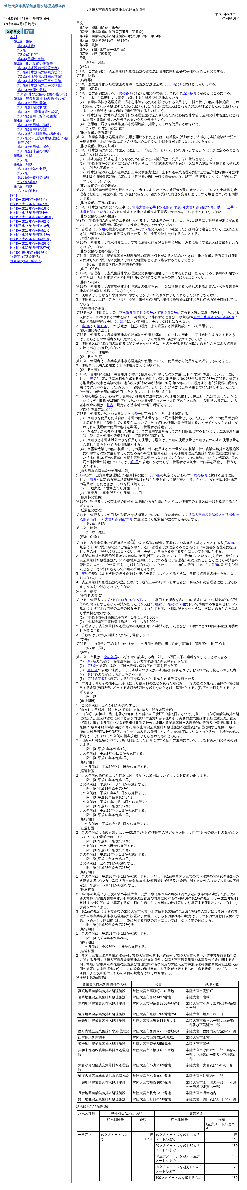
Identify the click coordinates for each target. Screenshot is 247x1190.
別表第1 (175, 84)
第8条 (91, 666)
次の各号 (125, 93)
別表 (110, 405)
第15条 (155, 475)
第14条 (92, 674)
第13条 (92, 670)
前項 (101, 229)
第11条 (102, 326)
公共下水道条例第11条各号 (132, 313)
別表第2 (92, 378)
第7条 (146, 229)
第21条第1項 (97, 679)
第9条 (155, 604)
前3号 (134, 462)
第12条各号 (168, 313)
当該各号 (189, 93)
